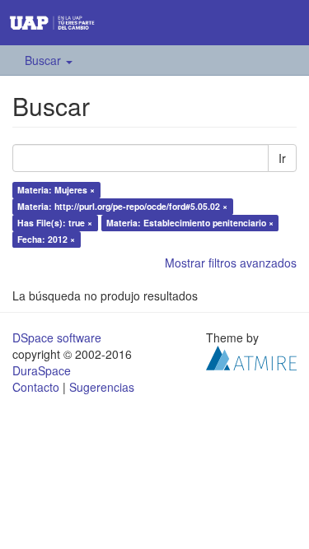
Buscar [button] (44, 60)
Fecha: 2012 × (46, 239)
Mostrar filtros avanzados (231, 262)
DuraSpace (41, 370)
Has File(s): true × (54, 222)
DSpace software (56, 337)
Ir (282, 158)
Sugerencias (101, 387)
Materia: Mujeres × (56, 190)
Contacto (35, 387)
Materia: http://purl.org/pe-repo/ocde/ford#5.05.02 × (122, 206)
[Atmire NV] (251, 356)
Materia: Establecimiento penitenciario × (190, 222)
